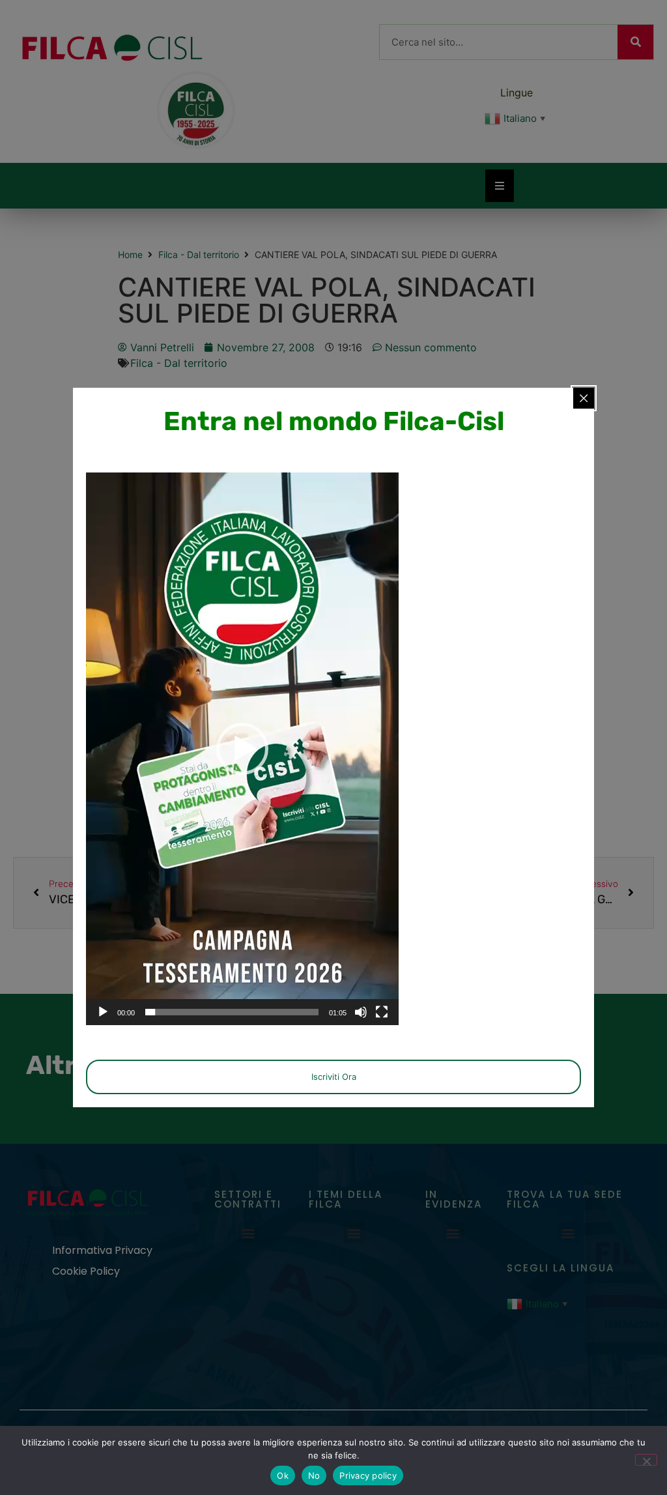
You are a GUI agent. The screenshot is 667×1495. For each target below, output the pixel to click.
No (314, 1475)
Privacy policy (368, 1475)
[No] (646, 1460)
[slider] (232, 1012)
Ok (283, 1475)
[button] (242, 749)
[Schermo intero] (381, 1012)
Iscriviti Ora (333, 1076)
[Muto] (360, 1012)
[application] (242, 748)
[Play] (102, 1012)
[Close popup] (583, 398)
